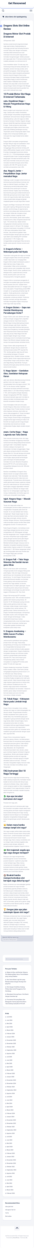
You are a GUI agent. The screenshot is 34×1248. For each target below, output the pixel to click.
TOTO (7, 1213)
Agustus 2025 (11, 1053)
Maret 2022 (10, 1190)
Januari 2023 (10, 1156)
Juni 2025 (9, 1060)
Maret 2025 (10, 1070)
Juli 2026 (9, 1017)
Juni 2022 (9, 1180)
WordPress (16, 1237)
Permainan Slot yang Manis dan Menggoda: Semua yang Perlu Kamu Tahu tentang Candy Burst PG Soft (15, 1001)
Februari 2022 (11, 1193)
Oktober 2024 (11, 1086)
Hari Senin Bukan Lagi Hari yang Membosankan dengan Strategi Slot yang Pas (15, 981)
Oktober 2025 (11, 1047)
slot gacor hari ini (10, 1209)
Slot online (8, 1216)
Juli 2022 (9, 1176)
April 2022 (10, 1186)
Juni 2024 (9, 1100)
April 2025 (10, 1067)
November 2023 (11, 1123)
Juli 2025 (9, 1056)
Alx (26, 1237)
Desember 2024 (11, 1080)
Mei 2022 (9, 1183)
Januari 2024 (10, 1116)
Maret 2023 (10, 1150)
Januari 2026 (10, 1037)
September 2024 (11, 1090)
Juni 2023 (9, 1140)
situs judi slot (9, 1206)
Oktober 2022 (11, 1166)
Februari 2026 (11, 1033)
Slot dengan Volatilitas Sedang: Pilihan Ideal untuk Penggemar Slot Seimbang (15, 989)
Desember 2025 (11, 1040)
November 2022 (11, 1163)
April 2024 (10, 1106)
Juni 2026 (9, 1020)
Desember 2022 (11, 1160)
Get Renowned (17, 3)
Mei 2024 (9, 1103)
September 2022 (11, 1170)
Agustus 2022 (11, 1173)
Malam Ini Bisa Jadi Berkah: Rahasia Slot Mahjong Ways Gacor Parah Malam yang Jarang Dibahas (16, 974)
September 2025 (11, 1050)
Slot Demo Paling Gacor (9, 939)
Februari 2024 (11, 1113)
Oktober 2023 (11, 1126)
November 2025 (11, 1043)
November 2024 (11, 1083)
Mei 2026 (9, 1023)
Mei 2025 (9, 1063)
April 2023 (10, 1146)
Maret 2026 (10, 1030)
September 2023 (11, 1130)
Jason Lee (15, 937)
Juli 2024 (9, 1096)
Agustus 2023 (11, 1133)
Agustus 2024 (11, 1093)
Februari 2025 (11, 1073)
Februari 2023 (11, 1153)
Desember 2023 (11, 1120)
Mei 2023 (9, 1143)
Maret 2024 (10, 1110)
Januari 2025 (10, 1076)
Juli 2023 (9, 1136)
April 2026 (10, 1027)
